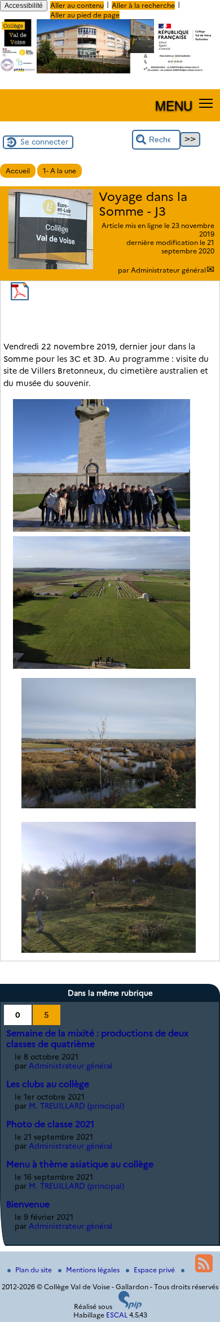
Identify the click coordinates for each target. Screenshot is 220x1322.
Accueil (18, 171)
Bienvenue (28, 1204)
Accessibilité (24, 6)
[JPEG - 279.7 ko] (108, 950)
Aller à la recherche (143, 5)
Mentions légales (93, 1270)
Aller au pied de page (85, 15)
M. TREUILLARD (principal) (76, 1105)
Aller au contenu (77, 5)
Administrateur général (168, 270)
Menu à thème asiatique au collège (79, 1164)
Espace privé (155, 1270)
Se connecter (44, 141)
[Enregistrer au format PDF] (20, 298)
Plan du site (34, 1270)
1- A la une (59, 171)
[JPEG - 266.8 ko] (101, 666)
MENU (173, 105)
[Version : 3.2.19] (130, 1306)
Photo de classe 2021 (50, 1124)
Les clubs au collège (47, 1084)
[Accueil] (110, 71)
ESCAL (116, 1315)
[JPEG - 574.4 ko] (101, 529)
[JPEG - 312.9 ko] (108, 805)
